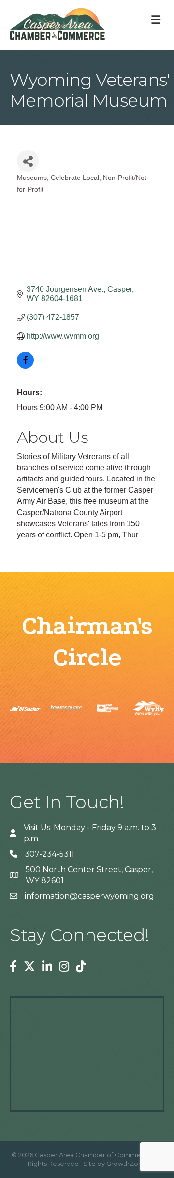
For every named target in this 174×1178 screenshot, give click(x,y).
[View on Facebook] (25, 366)
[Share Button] (28, 161)
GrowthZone (126, 1163)
